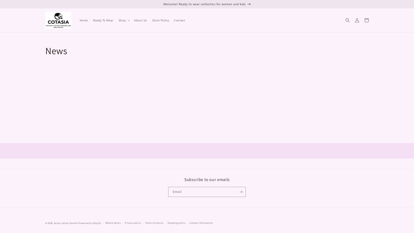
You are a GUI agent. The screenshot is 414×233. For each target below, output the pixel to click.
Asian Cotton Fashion (66, 223)
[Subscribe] (241, 192)
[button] (124, 20)
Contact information (201, 222)
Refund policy (113, 222)
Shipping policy (176, 222)
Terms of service (154, 222)
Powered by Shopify (90, 223)
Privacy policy (133, 222)
